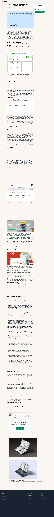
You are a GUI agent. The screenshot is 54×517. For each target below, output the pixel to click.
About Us (42, 495)
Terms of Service (43, 501)
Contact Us (42, 498)
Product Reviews (46, 1)
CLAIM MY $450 (40, 11)
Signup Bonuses (40, 1)
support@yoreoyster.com (44, 504)
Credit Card (29, 495)
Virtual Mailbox (29, 498)
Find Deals (50, 1)
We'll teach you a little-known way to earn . (19, 424)
